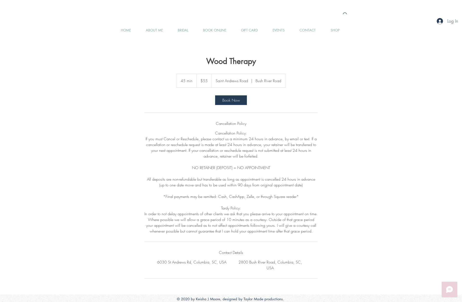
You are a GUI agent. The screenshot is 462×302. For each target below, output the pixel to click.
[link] (231, 100)
